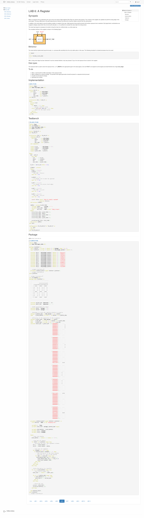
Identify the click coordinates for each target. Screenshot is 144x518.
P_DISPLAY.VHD (34, 240)
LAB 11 (89, 501)
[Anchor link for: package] (38, 234)
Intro (31, 501)
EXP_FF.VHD (33, 84)
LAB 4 (51, 501)
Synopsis (127, 14)
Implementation (128, 16)
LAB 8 (72, 501)
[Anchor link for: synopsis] (39, 15)
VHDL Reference (7, 14)
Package (127, 19)
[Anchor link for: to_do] (34, 69)
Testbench (127, 18)
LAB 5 (56, 501)
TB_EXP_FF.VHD (34, 122)
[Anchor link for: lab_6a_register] (51, 11)
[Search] (130, 2)
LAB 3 (46, 501)
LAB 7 (67, 501)
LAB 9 (77, 501)
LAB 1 (35, 501)
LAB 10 (83, 501)
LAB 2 (41, 501)
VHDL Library (7, 18)
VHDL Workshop (7, 11)
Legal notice (35, 2)
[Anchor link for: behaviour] (37, 46)
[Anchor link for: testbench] (40, 118)
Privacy (42, 2)
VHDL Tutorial (7, 8)
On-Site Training (21, 2)
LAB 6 (62, 501)
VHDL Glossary (7, 16)
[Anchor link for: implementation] (45, 80)
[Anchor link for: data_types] (38, 63)
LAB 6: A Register (127, 12)
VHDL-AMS (7, 9)
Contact (28, 2)
